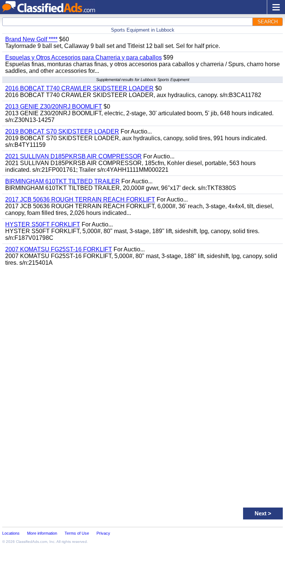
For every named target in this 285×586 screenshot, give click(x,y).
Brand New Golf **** (31, 39)
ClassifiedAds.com (31, 542)
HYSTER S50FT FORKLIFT (42, 224)
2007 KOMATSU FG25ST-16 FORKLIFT (58, 249)
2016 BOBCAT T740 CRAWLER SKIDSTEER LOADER (79, 88)
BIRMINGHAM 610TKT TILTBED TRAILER (62, 181)
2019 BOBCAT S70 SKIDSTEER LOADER (62, 131)
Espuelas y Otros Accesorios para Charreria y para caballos (83, 57)
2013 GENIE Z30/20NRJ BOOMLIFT (53, 106)
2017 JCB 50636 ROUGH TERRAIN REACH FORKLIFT (80, 199)
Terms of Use (77, 533)
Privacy (103, 533)
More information (42, 533)
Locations (11, 533)
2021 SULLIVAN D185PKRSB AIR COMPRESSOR (73, 156)
